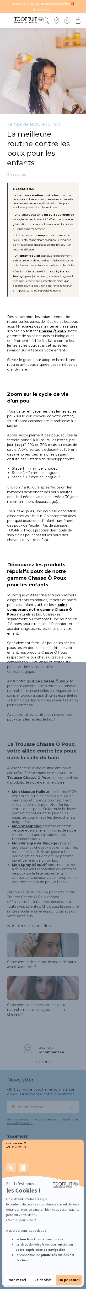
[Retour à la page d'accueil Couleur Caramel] (28, 20)
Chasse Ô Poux (52, 331)
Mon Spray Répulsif (29, 865)
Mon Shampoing (27, 826)
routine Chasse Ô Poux (48, 681)
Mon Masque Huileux (31, 792)
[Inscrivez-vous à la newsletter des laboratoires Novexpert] (71, 1107)
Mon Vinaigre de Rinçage (34, 843)
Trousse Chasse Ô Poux (29, 777)
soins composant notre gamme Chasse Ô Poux (39, 609)
